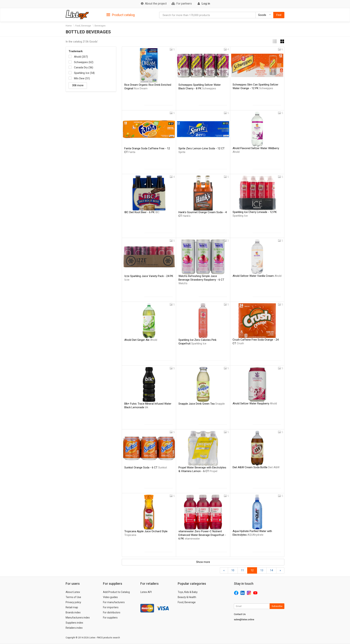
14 (271, 570)
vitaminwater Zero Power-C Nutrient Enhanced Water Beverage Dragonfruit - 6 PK (202, 535)
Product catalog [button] (123, 15)
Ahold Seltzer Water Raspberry (255, 403)
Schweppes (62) (83, 62)
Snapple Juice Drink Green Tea (201, 403)
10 (232, 570)
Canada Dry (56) (83, 67)
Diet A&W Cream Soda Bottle (256, 467)
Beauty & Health (187, 597)
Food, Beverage (83, 25)
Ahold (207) (81, 56)
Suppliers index (74, 622)
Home (69, 25)
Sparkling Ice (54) (84, 73)
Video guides (110, 597)
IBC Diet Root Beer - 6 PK (142, 212)
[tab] (120, 15)
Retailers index (74, 627)
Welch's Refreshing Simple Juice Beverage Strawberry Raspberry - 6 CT (201, 279)
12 (252, 570)
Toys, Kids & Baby (188, 592)
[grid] (282, 41)
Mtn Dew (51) (82, 78)
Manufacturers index (78, 617)
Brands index (73, 612)
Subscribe (277, 606)
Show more (203, 562)
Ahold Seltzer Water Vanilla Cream (257, 276)
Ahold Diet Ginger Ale (140, 340)
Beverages (100, 25)
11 (242, 570)
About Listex (73, 592)
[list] (274, 41)
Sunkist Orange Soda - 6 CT (145, 467)
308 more (77, 85)
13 (261, 570)
